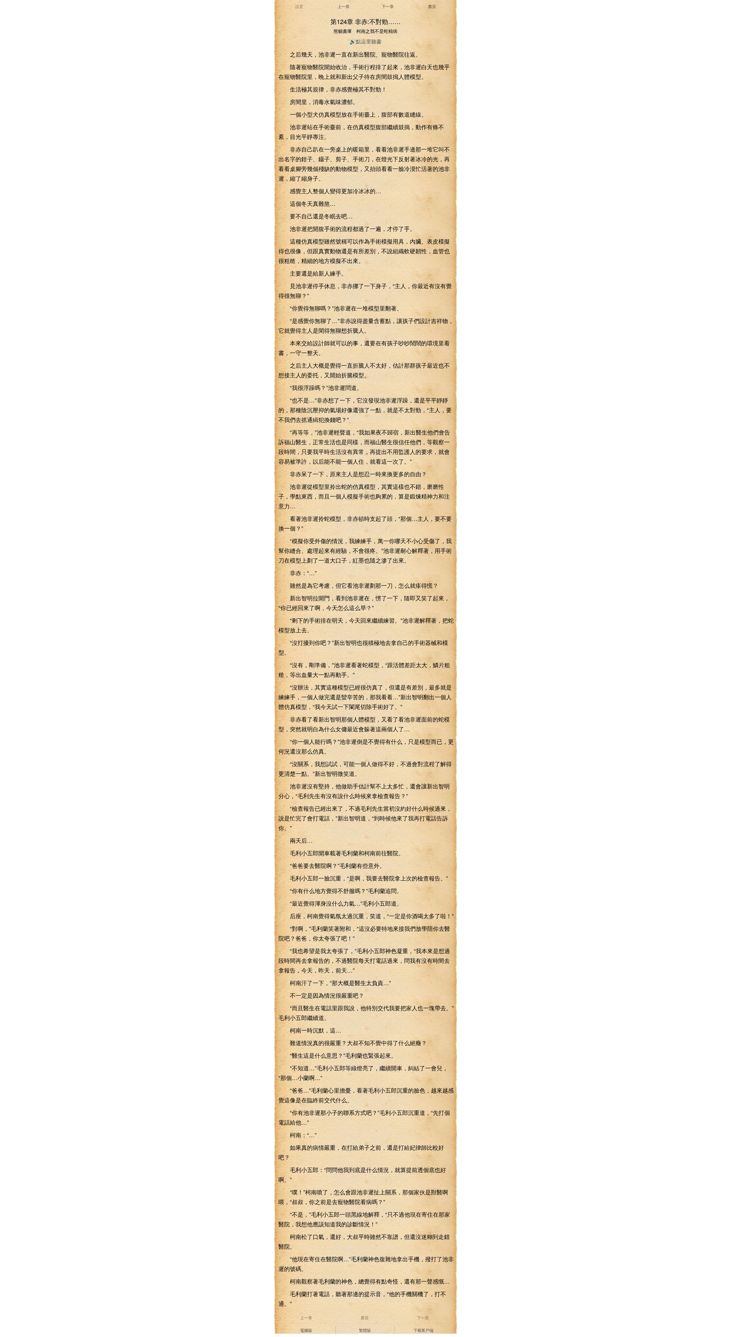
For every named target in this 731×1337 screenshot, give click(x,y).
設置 (299, 6)
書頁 (432, 6)
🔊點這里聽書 (365, 41)
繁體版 (365, 1330)
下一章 (388, 6)
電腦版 (306, 1330)
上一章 (344, 6)
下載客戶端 (423, 1330)
